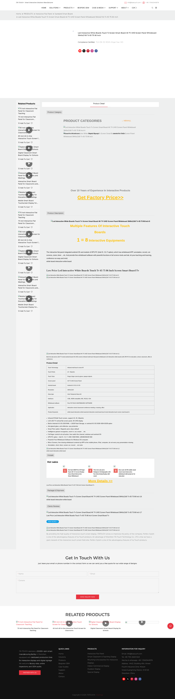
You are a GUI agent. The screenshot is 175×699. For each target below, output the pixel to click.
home (18, 14)
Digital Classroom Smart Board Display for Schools (28, 154)
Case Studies (63, 667)
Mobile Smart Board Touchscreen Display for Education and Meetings (27, 202)
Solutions (62, 657)
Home (61, 654)
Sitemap (99, 695)
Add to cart (25, 123)
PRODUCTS (28, 14)
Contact (62, 676)
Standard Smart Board (64, 14)
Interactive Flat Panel (44, 14)
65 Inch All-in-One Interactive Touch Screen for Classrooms (29, 137)
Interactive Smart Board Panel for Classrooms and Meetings (28, 182)
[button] (136, 8)
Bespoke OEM (64, 663)
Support (62, 670)
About (61, 673)
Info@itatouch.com (134, 654)
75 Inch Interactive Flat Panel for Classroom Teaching (27, 118)
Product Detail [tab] (99, 104)
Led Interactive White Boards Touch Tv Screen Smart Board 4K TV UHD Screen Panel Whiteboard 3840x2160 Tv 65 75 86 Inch (68, 17)
